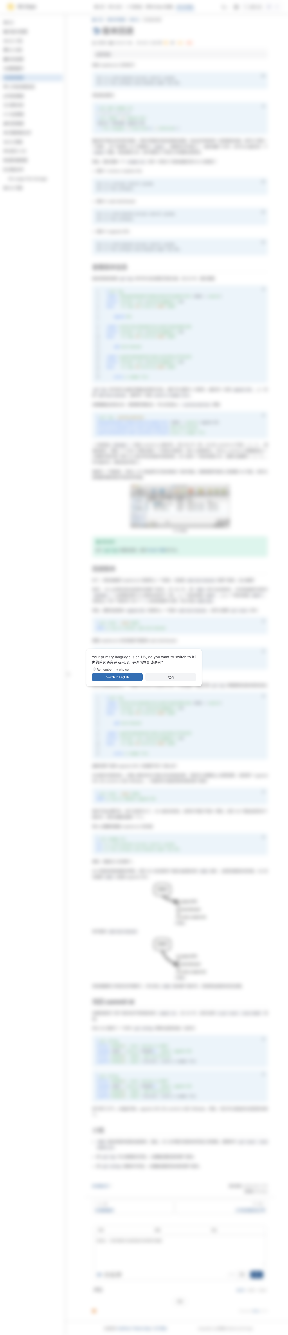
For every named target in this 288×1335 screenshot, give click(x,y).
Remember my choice (113, 669)
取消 (171, 677)
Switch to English (117, 677)
